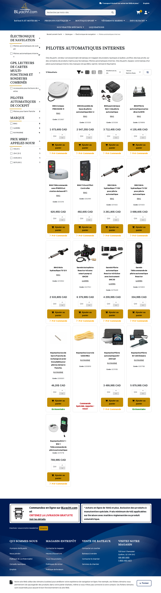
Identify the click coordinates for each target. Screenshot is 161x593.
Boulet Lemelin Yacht (54, 34)
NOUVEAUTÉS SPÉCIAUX (69, 27)
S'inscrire (43, 528)
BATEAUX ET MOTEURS (26, 20)
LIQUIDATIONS (96, 27)
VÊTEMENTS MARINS (112, 20)
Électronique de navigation (86, 34)
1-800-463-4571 (125, 560)
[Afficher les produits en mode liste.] (94, 72)
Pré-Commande (59, 153)
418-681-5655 (123, 557)
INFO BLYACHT (137, 20)
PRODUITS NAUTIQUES (56, 20)
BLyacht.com (69, 507)
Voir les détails (37, 519)
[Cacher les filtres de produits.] (80, 72)
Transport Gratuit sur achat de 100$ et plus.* (120, 3)
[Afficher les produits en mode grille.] (87, 72)
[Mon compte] (146, 12)
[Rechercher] (113, 12)
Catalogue (69, 34)
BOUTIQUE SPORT (84, 20)
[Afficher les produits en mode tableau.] (100, 72)
